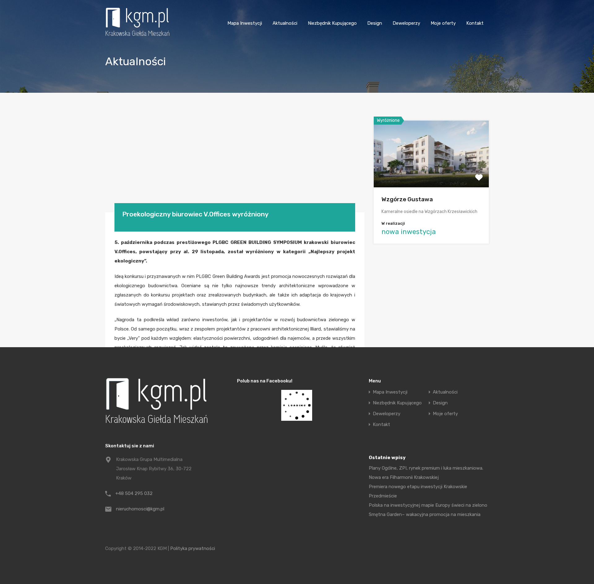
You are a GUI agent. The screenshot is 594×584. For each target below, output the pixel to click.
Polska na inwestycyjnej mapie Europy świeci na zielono (428, 505)
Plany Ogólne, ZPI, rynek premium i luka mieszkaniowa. (426, 468)
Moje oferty (443, 23)
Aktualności (285, 23)
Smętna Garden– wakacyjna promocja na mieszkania (424, 514)
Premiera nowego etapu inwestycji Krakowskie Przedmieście (418, 491)
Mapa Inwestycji (244, 23)
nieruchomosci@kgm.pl (140, 509)
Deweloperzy (406, 23)
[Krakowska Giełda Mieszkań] (137, 36)
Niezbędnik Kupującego (332, 23)
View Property (431, 174)
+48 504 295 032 (134, 493)
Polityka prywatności (192, 548)
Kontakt (475, 23)
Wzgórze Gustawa (407, 199)
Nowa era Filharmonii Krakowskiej (404, 477)
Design (374, 23)
